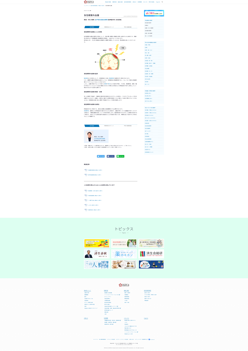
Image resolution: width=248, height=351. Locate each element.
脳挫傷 (86, 78)
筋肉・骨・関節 (149, 73)
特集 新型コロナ (128, 328)
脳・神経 (148, 44)
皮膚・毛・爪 (149, 71)
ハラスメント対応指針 (111, 339)
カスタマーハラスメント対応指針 (122, 339)
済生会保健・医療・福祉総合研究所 (112, 308)
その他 (126, 300)
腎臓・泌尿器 (149, 66)
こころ (147, 84)
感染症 (147, 136)
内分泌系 (148, 79)
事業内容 (115, 2)
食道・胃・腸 (149, 60)
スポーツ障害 (149, 147)
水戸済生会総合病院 (101, 20)
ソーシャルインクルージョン (131, 332)
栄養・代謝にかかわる (151, 110)
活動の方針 (86, 292)
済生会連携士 (107, 298)
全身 (147, 81)
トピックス (145, 2)
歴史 (85, 296)
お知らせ (86, 318)
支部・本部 (127, 302)
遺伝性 (147, 123)
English (158, 2)
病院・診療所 (127, 292)
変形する (148, 149)
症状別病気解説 (127, 2)
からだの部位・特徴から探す (151, 294)
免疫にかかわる (149, 115)
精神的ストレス (149, 152)
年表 (85, 306)
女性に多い (148, 96)
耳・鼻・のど (149, 50)
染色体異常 (148, 125)
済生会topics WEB (129, 333)
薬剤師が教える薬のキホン (130, 320)
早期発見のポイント (109, 27)
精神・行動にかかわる (151, 112)
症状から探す (149, 20)
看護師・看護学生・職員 (109, 322)
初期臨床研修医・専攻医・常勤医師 (112, 320)
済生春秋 (126, 324)
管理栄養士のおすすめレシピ (131, 330)
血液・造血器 (149, 76)
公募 (105, 314)
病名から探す (147, 296)
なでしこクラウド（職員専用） (141, 339)
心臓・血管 (148, 55)
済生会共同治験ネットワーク (110, 306)
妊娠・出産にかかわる (151, 120)
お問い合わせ (131, 339)
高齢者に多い (149, 98)
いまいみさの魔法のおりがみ (131, 326)
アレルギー (148, 131)
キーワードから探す (150, 107)
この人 (126, 322)
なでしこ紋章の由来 (88, 302)
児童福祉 (126, 294)
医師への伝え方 (148, 298)
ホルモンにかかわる (150, 118)
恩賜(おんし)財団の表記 (89, 304)
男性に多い (148, 93)
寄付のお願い (152, 2)
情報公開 (106, 312)
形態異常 (148, 128)
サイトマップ (95, 339)
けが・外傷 (148, 144)
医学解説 (92, 27)
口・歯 (147, 52)
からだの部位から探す (151, 42)
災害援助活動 (107, 300)
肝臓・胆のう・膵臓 (150, 63)
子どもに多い (149, 101)
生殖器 (147, 68)
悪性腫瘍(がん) (149, 141)
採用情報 (140, 2)
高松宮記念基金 (107, 302)
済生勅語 (86, 300)
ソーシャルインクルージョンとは (111, 294)
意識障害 (111, 78)
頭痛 (105, 84)
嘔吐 (109, 84)
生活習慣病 (148, 139)
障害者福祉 (127, 298)
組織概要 (86, 294)
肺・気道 (148, 58)
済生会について (87, 290)
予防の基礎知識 (127, 27)
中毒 (147, 133)
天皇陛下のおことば (88, 298)
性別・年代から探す (150, 90)
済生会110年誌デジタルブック (90, 308)
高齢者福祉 (127, 296)
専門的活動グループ (108, 310)
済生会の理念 (108, 2)
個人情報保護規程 (102, 339)
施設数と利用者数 (108, 292)
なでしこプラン (107, 296)
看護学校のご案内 (108, 324)
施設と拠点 (120, 2)
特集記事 (146, 300)
